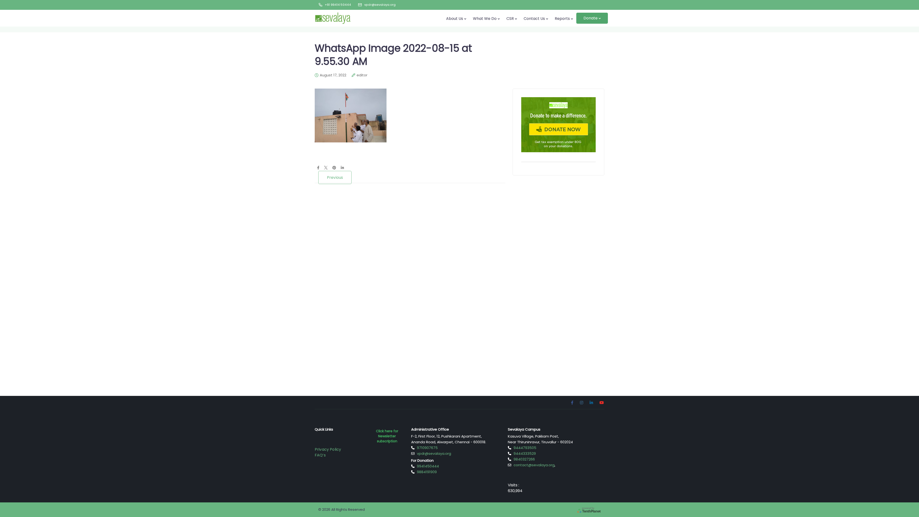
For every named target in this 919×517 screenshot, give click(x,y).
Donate (590, 18)
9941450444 (428, 466)
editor (362, 75)
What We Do (485, 18)
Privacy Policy (328, 449)
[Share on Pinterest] (334, 168)
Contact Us (534, 18)
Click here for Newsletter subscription (387, 436)
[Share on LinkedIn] (342, 168)
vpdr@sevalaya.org (434, 453)
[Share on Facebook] (318, 168)
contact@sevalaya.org (534, 464)
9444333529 (525, 453)
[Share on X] (326, 168)
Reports (562, 18)
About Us (454, 18)
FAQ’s (320, 455)
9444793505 (525, 447)
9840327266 (524, 459)
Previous (335, 177)
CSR (510, 18)
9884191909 (427, 471)
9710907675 (427, 447)
